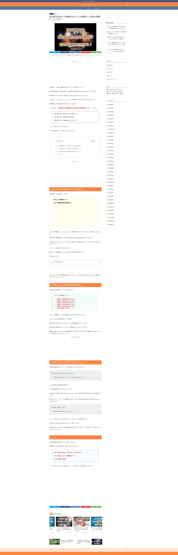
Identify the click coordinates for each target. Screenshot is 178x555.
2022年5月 (111, 150)
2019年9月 (111, 221)
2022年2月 (111, 161)
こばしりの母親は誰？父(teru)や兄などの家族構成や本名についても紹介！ (117, 27)
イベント (81, 8)
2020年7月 (111, 199)
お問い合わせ (63, 553)
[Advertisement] (75, 72)
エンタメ (89, 8)
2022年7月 (111, 143)
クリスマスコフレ (119, 89)
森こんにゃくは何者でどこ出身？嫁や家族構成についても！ (117, 32)
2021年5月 (111, 192)
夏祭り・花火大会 (116, 93)
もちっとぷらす (89, 4)
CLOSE (93, 141)
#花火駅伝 (54, 373)
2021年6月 (111, 189)
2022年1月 (111, 164)
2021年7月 (111, 185)
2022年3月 (111, 157)
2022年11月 (111, 129)
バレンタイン (110, 91)
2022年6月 (111, 147)
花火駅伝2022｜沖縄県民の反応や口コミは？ (70, 151)
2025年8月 (111, 108)
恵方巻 (122, 93)
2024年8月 (111, 118)
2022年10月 (111, 132)
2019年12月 (111, 210)
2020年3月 (111, 207)
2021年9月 (111, 178)
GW (108, 89)
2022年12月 (111, 125)
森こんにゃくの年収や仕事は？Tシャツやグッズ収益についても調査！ (117, 38)
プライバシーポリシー (54, 553)
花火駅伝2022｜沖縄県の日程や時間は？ (69, 148)
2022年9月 (111, 136)
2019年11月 (111, 214)
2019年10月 (111, 217)
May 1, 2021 (81, 377)
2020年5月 (111, 203)
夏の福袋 (109, 93)
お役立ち (97, 8)
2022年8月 (111, 140)
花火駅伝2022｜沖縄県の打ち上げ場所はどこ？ (70, 145)
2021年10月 (111, 175)
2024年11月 (111, 111)
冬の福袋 (115, 91)
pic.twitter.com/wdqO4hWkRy (67, 373)
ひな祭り (112, 89)
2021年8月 (111, 182)
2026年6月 (111, 104)
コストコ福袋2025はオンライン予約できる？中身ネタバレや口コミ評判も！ (116, 44)
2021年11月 (111, 171)
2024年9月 (111, 115)
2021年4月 (111, 196)
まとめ (60, 154)
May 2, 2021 (70, 411)
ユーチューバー (112, 79)
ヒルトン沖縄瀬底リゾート (58, 261)
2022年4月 (111, 154)
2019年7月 (111, 224)
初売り (121, 91)
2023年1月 (111, 122)
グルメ (110, 75)
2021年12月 (111, 168)
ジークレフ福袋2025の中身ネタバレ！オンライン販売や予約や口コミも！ (116, 51)
